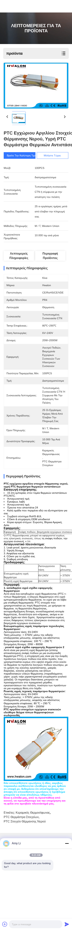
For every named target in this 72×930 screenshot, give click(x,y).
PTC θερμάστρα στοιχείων (21, 817)
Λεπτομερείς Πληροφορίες (18, 256)
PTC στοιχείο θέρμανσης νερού (25, 821)
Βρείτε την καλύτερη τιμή (21, 155)
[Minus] (67, 843)
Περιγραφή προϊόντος (50, 256)
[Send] (67, 924)
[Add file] (4, 924)
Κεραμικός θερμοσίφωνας (33, 812)
